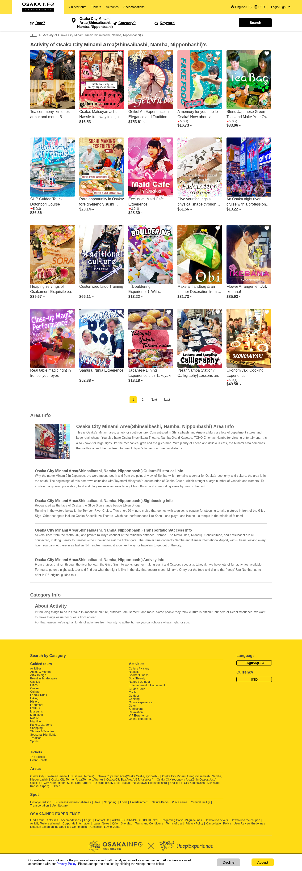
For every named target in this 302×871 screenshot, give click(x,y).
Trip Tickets (37, 757)
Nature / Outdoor (139, 681)
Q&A (115, 823)
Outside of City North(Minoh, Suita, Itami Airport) (60, 783)
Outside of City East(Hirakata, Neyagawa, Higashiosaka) (131, 783)
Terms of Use (174, 823)
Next (154, 399)
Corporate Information (77, 823)
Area (97, 802)
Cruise (34, 688)
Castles (35, 681)
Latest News (101, 823)
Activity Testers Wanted (45, 823)
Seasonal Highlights (43, 734)
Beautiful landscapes (43, 678)
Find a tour (37, 820)
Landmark (36, 705)
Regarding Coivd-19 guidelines (182, 820)
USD (261, 7)
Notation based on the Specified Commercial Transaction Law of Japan (75, 826)
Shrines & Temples (42, 731)
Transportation (39, 805)
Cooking (134, 699)
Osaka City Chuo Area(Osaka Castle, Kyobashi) (128, 776)
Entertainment (139, 802)
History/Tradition (40, 802)
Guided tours (77, 7)
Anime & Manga (40, 672)
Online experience (140, 702)
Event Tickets (38, 760)
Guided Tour (137, 689)
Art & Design (38, 675)
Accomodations (134, 7)
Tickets (96, 7)
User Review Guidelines (249, 823)
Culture (35, 691)
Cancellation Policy (218, 823)
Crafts (132, 692)
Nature (34, 718)
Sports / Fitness (138, 675)
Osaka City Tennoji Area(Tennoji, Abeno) (77, 779)
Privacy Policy (194, 823)
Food (123, 802)
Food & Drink (38, 695)
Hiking (34, 698)
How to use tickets (216, 820)
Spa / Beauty (137, 678)
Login (88, 820)
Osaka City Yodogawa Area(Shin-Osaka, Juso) (186, 779)
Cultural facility (200, 802)
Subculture (136, 709)
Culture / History (139, 668)
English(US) (243, 7)
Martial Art (36, 715)
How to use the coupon (245, 820)
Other (132, 705)
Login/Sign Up (280, 7)
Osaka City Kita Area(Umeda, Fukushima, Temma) (62, 776)
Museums (36, 711)
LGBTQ (35, 708)
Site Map (126, 823)
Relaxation (136, 712)
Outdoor (134, 695)
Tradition (36, 738)
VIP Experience (139, 715)
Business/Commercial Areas (73, 802)
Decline (228, 862)
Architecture (60, 805)
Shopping (36, 728)
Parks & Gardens (41, 724)
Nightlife (35, 721)
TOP (33, 35)
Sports (34, 741)
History (34, 701)
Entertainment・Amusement (147, 685)
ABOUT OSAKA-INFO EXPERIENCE (135, 820)
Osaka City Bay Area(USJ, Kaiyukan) (129, 779)
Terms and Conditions (149, 823)
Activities (112, 7)
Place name (180, 802)
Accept (262, 862)
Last (167, 399)
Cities (34, 685)
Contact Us (102, 820)
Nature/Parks (160, 802)
